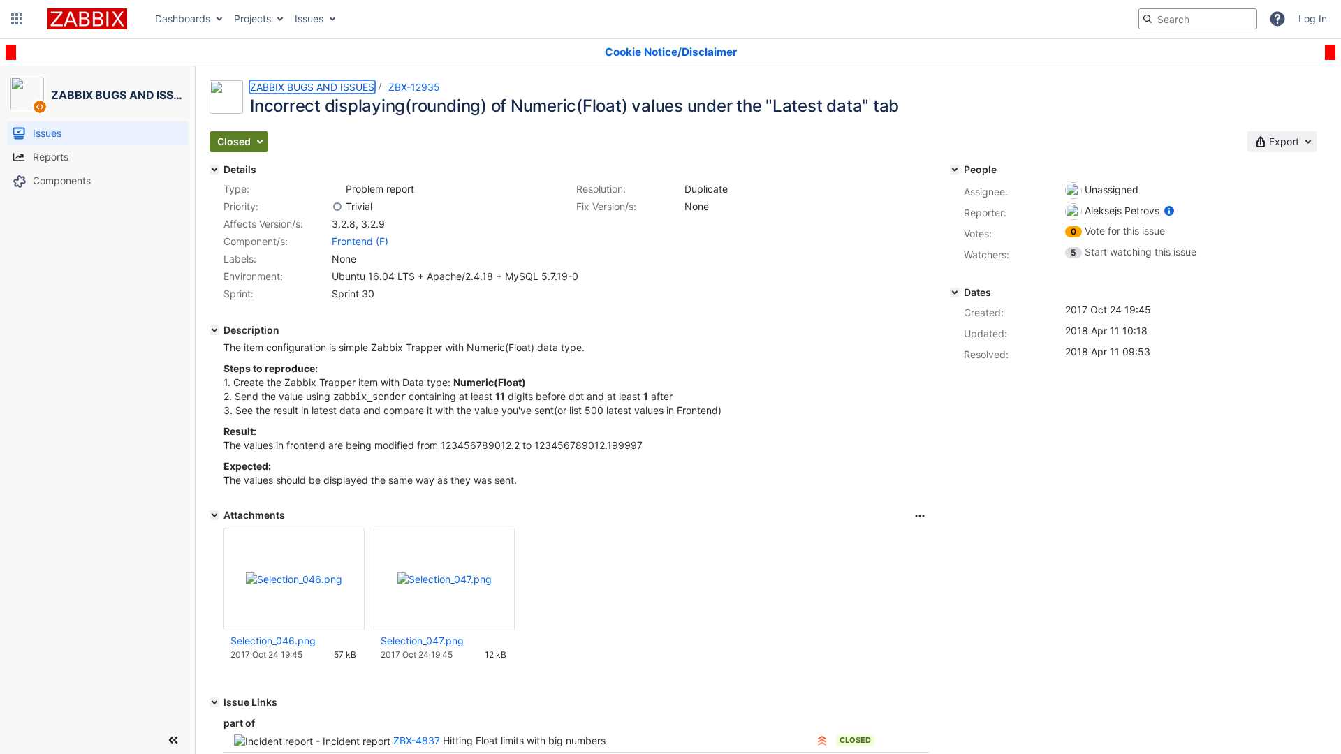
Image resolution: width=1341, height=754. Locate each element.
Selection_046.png (273, 640)
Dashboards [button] (182, 18)
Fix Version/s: (606, 206)
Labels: (240, 259)
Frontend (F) (360, 241)
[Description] (214, 330)
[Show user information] (1169, 210)
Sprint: (239, 294)
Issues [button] (309, 18)
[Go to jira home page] (87, 19)
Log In (1312, 18)
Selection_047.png (422, 640)
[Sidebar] (173, 740)
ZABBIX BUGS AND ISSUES (312, 87)
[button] (17, 19)
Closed (855, 740)
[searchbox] (1197, 19)
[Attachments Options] (920, 516)
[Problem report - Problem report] (337, 189)
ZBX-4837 (416, 740)
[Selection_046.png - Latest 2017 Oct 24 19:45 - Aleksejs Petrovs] (294, 579)
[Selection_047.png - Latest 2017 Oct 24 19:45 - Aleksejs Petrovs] (444, 579)
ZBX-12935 (414, 87)
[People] (955, 170)
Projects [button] (252, 18)
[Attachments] (214, 515)
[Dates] (955, 292)
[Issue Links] (214, 702)
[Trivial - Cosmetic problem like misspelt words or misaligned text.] (337, 206)
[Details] (214, 170)
